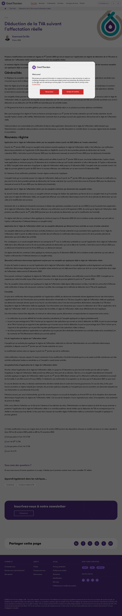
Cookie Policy (36, 84)
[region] (61, 80)
